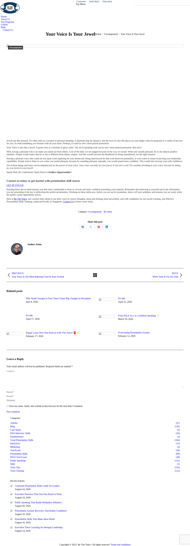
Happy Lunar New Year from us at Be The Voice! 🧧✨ (52, 332)
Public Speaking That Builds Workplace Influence (38, 502)
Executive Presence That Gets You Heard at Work (38, 494)
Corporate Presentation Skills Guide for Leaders (37, 486)
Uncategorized (15, 48)
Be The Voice (20, 199)
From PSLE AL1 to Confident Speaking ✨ (138, 315)
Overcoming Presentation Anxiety (134, 332)
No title (121, 298)
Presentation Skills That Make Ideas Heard (35, 519)
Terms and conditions (121, 544)
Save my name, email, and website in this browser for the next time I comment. (46, 406)
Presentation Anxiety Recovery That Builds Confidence (41, 510)
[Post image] (15, 304)
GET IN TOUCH (15, 185)
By (108, 211)
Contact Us (68, 201)
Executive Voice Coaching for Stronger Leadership (39, 527)
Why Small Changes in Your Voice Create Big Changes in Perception (58, 298)
